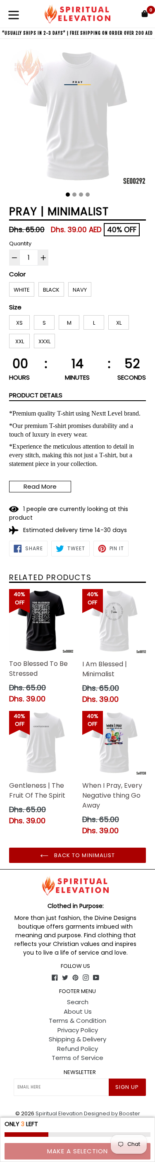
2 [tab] (74, 194)
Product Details (35, 395)
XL (119, 323)
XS (19, 323)
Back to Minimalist (83, 855)
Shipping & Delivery (77, 1039)
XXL (19, 341)
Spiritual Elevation (59, 1113)
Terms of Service (77, 1057)
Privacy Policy (77, 1030)
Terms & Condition (77, 1020)
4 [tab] (88, 194)
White (22, 290)
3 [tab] (81, 194)
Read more (40, 486)
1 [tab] (68, 194)
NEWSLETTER (80, 1072)
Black (51, 290)
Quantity (20, 243)
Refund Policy (77, 1048)
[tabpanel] (77, 118)
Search (77, 1002)
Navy (80, 290)
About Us (78, 1011)
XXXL (44, 341)
